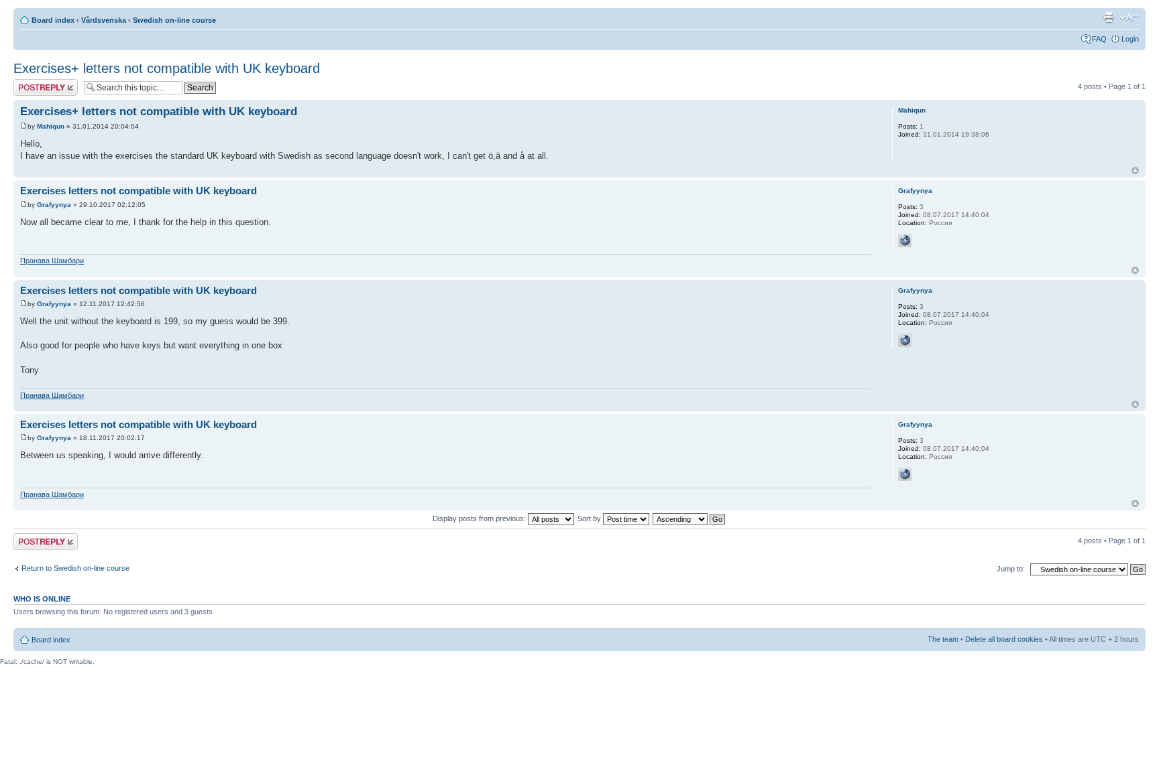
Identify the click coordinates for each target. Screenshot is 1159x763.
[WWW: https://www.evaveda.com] (905, 240)
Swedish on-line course (174, 20)
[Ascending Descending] (689, 518)
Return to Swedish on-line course (75, 568)
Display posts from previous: (480, 518)
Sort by (590, 518)
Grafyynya (54, 204)
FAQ (1099, 39)
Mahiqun (50, 126)
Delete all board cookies (1004, 639)
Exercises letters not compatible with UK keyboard (138, 190)
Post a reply (32, 83)
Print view (1108, 17)
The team (943, 639)
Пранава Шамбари (52, 261)
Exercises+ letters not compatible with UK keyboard (166, 68)
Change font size (1129, 17)
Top (1135, 170)
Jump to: (1011, 569)
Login (1130, 39)
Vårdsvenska (103, 20)
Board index (53, 20)
